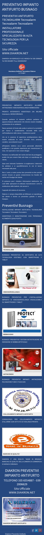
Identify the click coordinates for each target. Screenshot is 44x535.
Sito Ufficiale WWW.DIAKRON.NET (15, 51)
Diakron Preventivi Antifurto (15, 534)
